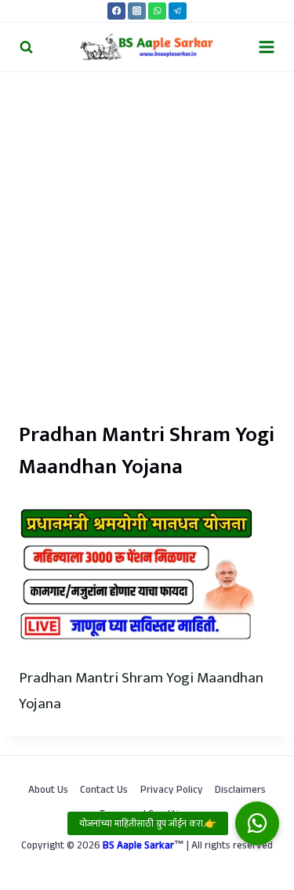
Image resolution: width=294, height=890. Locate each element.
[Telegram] (178, 11)
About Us (48, 791)
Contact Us (104, 791)
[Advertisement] (147, 227)
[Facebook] (116, 11)
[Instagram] (137, 11)
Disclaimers (240, 791)
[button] (257, 823)
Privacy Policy (171, 791)
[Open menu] (266, 47)
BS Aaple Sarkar (138, 847)
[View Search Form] (26, 46)
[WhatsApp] (157, 11)
